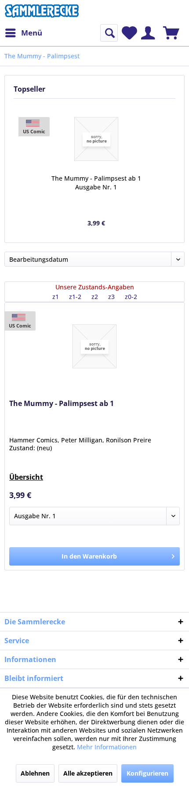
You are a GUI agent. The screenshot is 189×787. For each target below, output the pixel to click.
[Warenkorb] (171, 32)
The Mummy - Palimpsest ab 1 (61, 403)
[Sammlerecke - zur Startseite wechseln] (41, 12)
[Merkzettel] (129, 32)
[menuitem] (23, 33)
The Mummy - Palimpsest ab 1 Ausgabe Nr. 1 (96, 182)
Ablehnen (35, 773)
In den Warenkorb (89, 556)
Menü (31, 33)
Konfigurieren (147, 773)
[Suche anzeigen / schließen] (109, 33)
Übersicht (26, 477)
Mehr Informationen (107, 747)
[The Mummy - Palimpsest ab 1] (96, 139)
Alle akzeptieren (88, 773)
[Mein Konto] (148, 32)
